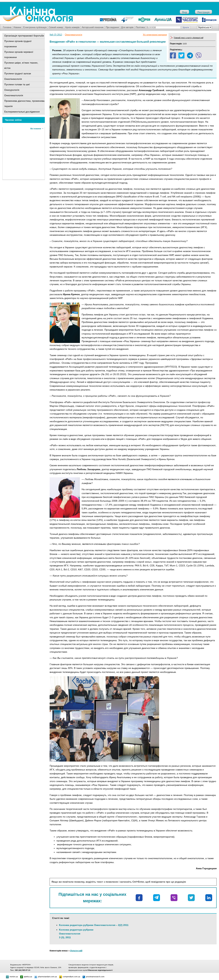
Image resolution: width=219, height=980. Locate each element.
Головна (7, 27)
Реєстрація (203, 12)
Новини (17, 27)
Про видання (112, 27)
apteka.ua (28, 977)
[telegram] (190, 55)
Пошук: (151, 27)
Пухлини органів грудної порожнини (17, 44)
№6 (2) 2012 (56, 34)
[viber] (199, 55)
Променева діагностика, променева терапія (24, 103)
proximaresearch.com (95, 977)
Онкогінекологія (13, 79)
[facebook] (173, 55)
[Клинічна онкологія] (37, 21)
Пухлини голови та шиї (17, 84)
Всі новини (35, 129)
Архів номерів (72, 27)
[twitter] (181, 55)
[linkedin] (208, 897)
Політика (140, 27)
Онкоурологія (11, 90)
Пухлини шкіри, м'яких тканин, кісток (21, 65)
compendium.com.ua (71, 977)
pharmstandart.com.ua (47, 977)
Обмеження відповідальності (100, 970)
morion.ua (14, 977)
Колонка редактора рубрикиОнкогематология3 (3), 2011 (76, 933)
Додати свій (76, 951)
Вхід (184, 12)
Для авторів (127, 27)
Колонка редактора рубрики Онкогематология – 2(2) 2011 (93, 925)
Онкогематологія (13, 95)
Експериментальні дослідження (22, 111)
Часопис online (13, 120)
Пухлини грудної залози (17, 73)
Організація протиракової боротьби (24, 35)
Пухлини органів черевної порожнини (18, 55)
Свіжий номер (56, 27)
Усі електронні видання (155, 34)
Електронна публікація (35, 27)
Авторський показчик (93, 27)
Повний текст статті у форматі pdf (188, 38)
